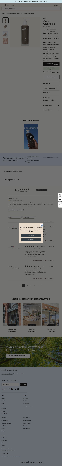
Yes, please (31, 235)
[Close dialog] (41, 225)
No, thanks (31, 239)
